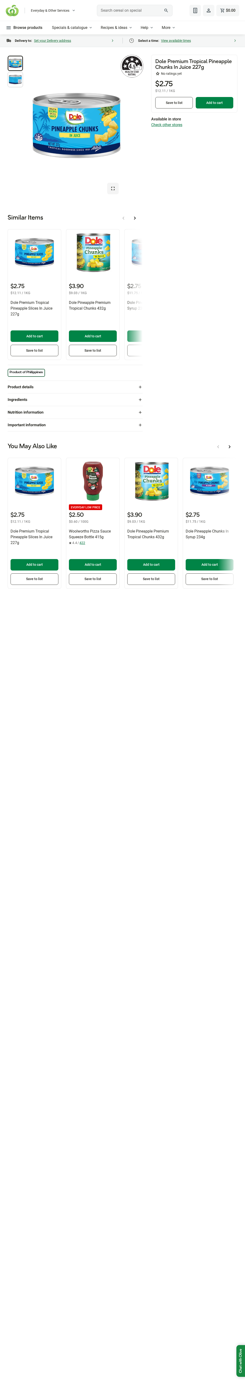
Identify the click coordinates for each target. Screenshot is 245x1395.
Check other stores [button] (166, 125)
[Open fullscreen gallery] (113, 188)
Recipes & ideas (114, 27)
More (166, 27)
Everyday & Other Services (50, 10)
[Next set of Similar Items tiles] (135, 218)
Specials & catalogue (69, 27)
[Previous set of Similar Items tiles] (123, 218)
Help (144, 27)
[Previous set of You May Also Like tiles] (218, 447)
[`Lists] (195, 10)
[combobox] (134, 10)
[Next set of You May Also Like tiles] (230, 447)
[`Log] (208, 10)
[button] (15, 63)
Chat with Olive (241, 1361)
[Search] (166, 10)
